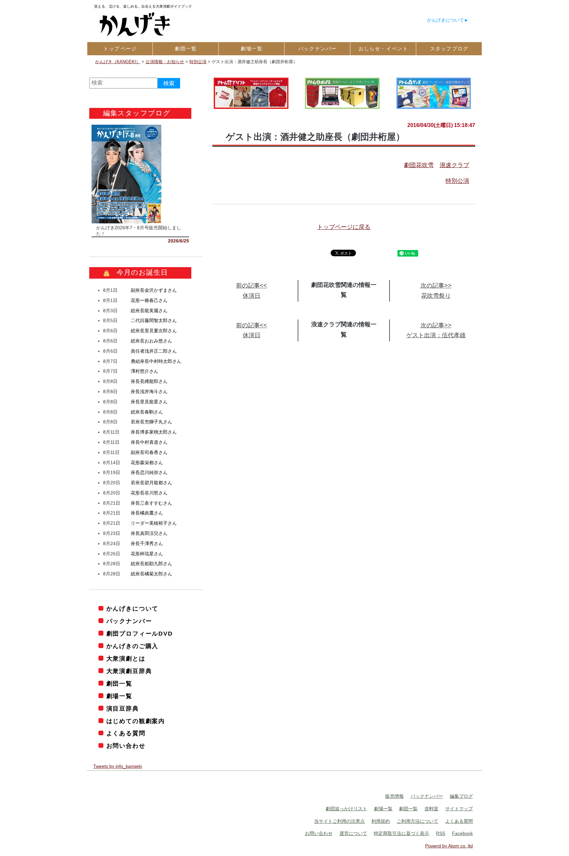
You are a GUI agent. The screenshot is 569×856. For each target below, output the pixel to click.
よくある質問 (126, 733)
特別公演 (457, 181)
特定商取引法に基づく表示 (401, 833)
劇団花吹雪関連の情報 (340, 285)
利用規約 (380, 821)
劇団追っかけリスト (346, 808)
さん (154, 290)
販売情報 (394, 796)
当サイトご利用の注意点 (339, 821)
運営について (353, 833)
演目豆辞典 (122, 708)
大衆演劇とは (126, 658)
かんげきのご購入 (132, 646)
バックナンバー (129, 621)
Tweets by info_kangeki (117, 766)
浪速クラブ (454, 165)
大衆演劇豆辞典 (129, 671)
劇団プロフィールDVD (139, 633)
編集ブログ (461, 796)
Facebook (462, 833)
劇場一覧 (119, 696)
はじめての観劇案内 (135, 721)
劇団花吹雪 (419, 165)
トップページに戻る (343, 227)
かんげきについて (445, 20)
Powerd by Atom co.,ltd (449, 845)
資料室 (431, 808)
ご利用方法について (417, 821)
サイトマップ (459, 808)
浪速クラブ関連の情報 (340, 324)
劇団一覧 (119, 683)
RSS (440, 833)
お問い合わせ (126, 746)
